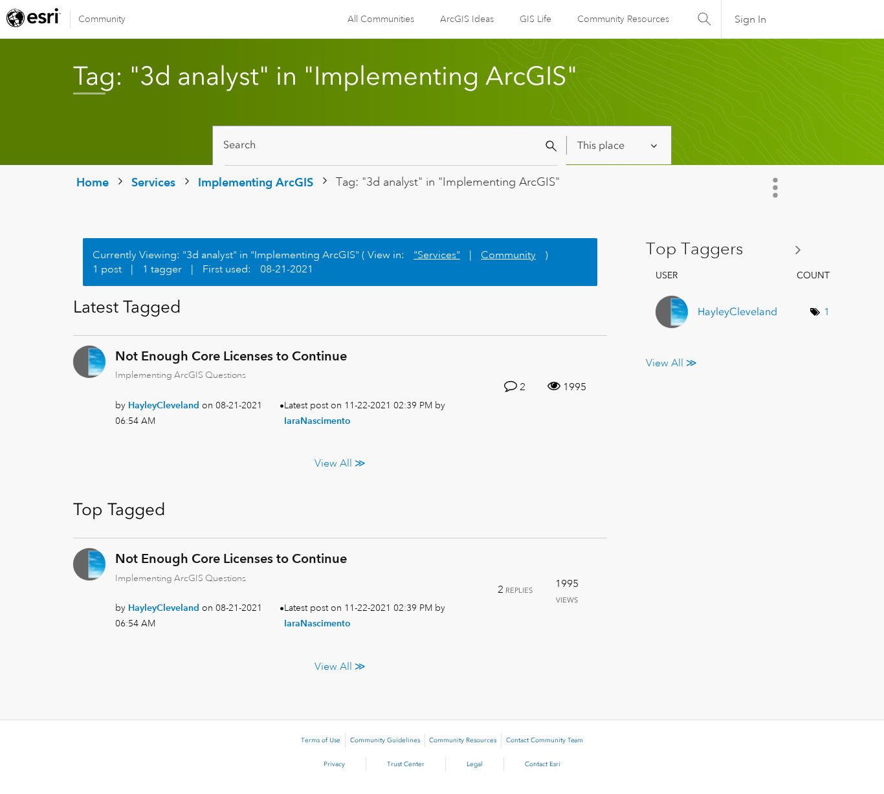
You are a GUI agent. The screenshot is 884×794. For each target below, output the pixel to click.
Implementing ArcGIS (255, 182)
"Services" (437, 254)
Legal (475, 764)
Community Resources (623, 19)
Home (92, 182)
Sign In (750, 19)
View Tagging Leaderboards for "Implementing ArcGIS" (728, 249)
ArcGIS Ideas (467, 19)
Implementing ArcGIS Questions (180, 374)
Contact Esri (542, 764)
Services (153, 182)
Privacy (334, 764)
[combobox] (391, 145)
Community (102, 19)
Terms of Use (320, 740)
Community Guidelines (385, 740)
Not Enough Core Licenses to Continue (231, 356)
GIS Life (535, 19)
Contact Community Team (544, 740)
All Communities (381, 19)
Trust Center (406, 764)
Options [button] (776, 187)
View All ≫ (340, 463)
